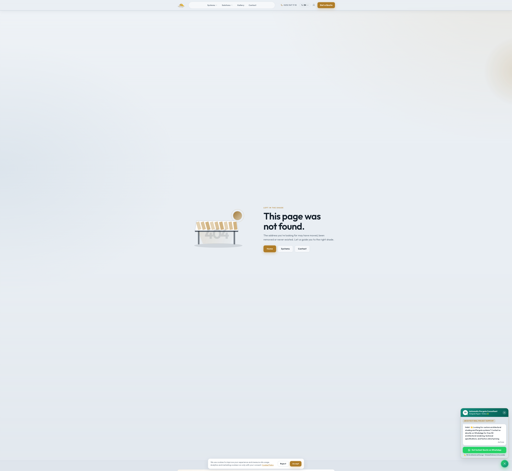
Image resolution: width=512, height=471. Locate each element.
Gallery (240, 5)
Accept (295, 463)
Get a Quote (326, 5)
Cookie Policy (268, 465)
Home (270, 248)
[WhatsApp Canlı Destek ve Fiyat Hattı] (505, 464)
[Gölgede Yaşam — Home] (181, 5)
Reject (283, 463)
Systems (211, 5)
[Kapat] (504, 412)
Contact (252, 5)
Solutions (226, 5)
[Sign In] (313, 5)
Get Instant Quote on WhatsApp (486, 450)
